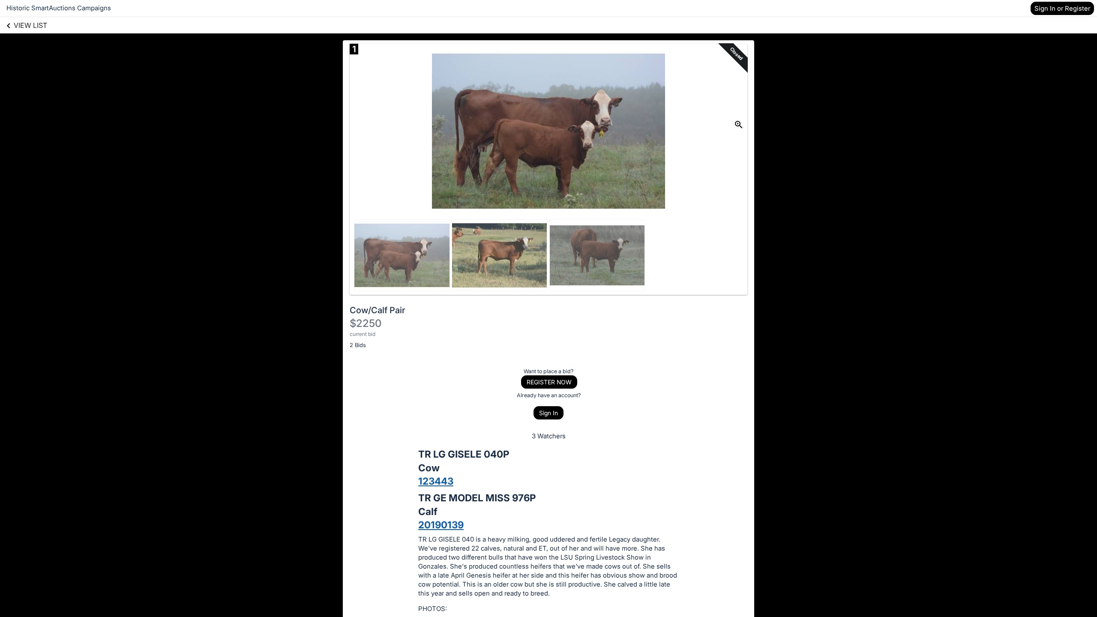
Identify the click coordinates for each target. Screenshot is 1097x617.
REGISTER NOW (549, 382)
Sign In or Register (1062, 8)
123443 (435, 481)
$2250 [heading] (365, 323)
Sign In (548, 412)
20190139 (441, 524)
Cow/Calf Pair (377, 310)
